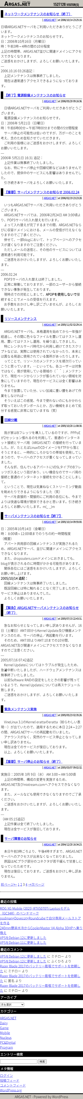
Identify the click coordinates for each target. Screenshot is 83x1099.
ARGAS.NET (50, 20)
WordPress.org (11, 1090)
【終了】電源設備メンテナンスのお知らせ (35, 95)
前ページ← (9, 884)
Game (4, 1027)
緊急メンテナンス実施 (20, 709)
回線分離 (10, 419)
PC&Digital (8, 1042)
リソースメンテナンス (20, 318)
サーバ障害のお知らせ (20, 838)
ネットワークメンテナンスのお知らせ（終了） (38, 13)
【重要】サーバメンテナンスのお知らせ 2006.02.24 (41, 192)
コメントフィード (13, 1085)
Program (6, 1047)
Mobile (5, 1032)
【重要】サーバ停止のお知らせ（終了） (33, 761)
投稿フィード (9, 1080)
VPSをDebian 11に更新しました (23, 942)
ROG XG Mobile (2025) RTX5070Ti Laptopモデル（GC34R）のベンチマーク (35, 911)
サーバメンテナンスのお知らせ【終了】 (33, 515)
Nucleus (5, 1037)
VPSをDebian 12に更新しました (23, 937)
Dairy (4, 1022)
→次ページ (36, 884)
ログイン (6, 1075)
